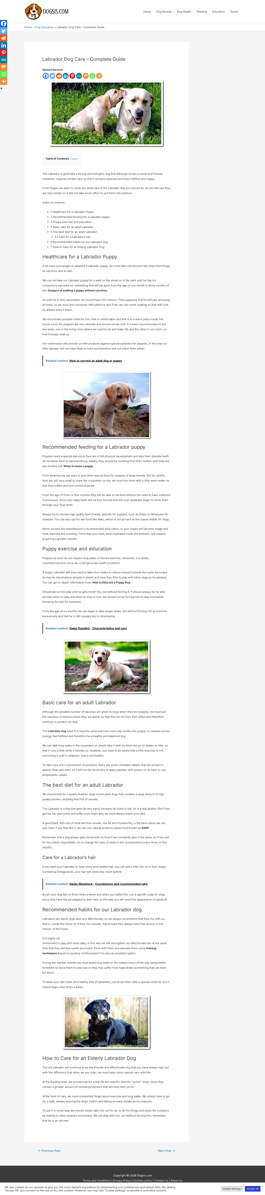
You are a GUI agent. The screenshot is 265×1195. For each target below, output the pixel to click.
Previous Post (49, 1150)
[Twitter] (52, 76)
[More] (99, 76)
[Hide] (1, 88)
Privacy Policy (122, 1180)
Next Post (166, 1150)
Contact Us (161, 1180)
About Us (176, 1180)
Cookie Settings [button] (232, 1188)
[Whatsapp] (92, 76)
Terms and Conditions (97, 1180)
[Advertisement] (220, 96)
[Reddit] (59, 76)
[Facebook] (46, 76)
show (74, 158)
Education (218, 11)
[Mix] (86, 76)
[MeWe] (79, 76)
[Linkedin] (66, 76)
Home (147, 11)
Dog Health (184, 11)
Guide (234, 11)
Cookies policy (142, 1180)
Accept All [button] (252, 1188)
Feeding (202, 11)
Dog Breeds (164, 11)
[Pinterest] (72, 76)
